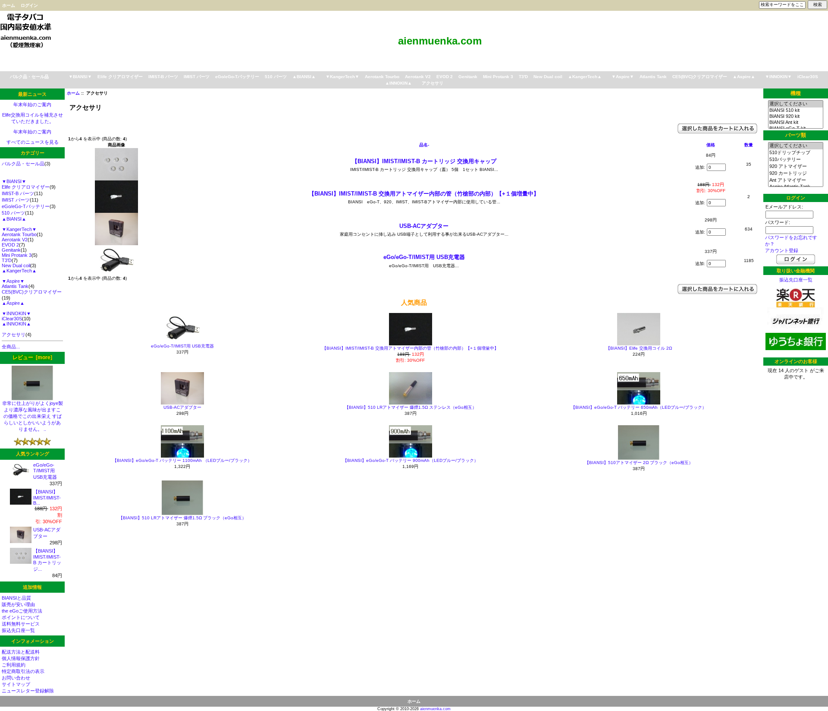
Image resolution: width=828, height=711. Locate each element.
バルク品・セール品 (29, 76)
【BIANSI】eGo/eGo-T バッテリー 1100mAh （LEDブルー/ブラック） (182, 460)
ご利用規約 (13, 664)
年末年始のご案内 (32, 104)
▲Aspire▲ (744, 76)
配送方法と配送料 (21, 651)
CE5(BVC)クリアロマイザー (699, 76)
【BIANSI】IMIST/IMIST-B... (47, 497)
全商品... (11, 346)
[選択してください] (795, 104)
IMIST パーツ (197, 76)
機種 (795, 93)
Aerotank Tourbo (382, 76)
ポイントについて (21, 617)
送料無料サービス (21, 623)
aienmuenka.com (435, 709)
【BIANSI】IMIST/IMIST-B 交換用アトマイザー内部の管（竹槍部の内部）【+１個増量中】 (424, 193)
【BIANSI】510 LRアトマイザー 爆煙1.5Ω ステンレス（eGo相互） (411, 407)
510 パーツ (276, 76)
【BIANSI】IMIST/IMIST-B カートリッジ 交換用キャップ (424, 161)
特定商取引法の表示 (23, 671)
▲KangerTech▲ (585, 76)
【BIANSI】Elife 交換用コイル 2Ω (639, 348)
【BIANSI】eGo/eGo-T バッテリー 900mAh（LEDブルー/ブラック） (410, 460)
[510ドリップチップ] (795, 152)
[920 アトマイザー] (795, 166)
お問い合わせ (16, 677)
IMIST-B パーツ (163, 76)
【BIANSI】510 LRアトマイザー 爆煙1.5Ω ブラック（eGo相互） (182, 517)
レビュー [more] (32, 357)
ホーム (8, 5)
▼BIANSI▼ (80, 76)
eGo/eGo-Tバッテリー (237, 76)
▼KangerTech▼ (342, 76)
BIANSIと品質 (16, 597)
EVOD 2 (444, 76)
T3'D (523, 76)
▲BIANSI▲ (304, 76)
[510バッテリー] (795, 159)
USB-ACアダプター (423, 226)
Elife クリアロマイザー (120, 76)
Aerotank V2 (418, 76)
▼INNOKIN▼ (778, 76)
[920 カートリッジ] (795, 173)
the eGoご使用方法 (22, 610)
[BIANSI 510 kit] (795, 110)
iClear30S (807, 76)
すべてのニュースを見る (32, 142)
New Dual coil (547, 76)
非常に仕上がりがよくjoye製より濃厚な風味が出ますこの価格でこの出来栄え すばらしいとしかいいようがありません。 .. (32, 416)
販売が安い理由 (18, 604)
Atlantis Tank (653, 76)
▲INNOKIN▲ (398, 83)
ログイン (29, 5)
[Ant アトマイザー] (795, 180)
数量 (748, 144)
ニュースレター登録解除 (28, 690)
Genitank (467, 76)
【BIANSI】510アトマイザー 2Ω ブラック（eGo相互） (639, 462)
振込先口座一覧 (18, 630)
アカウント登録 (781, 250)
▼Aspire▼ (623, 76)
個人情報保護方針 (21, 658)
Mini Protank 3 (498, 76)
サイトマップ (16, 684)
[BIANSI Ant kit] (795, 123)
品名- (424, 144)
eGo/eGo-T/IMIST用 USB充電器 (45, 471)
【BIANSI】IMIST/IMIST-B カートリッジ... (47, 560)
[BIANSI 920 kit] (795, 117)
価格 (710, 144)
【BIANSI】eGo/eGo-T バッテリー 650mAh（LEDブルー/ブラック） (638, 407)
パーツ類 (795, 136)
